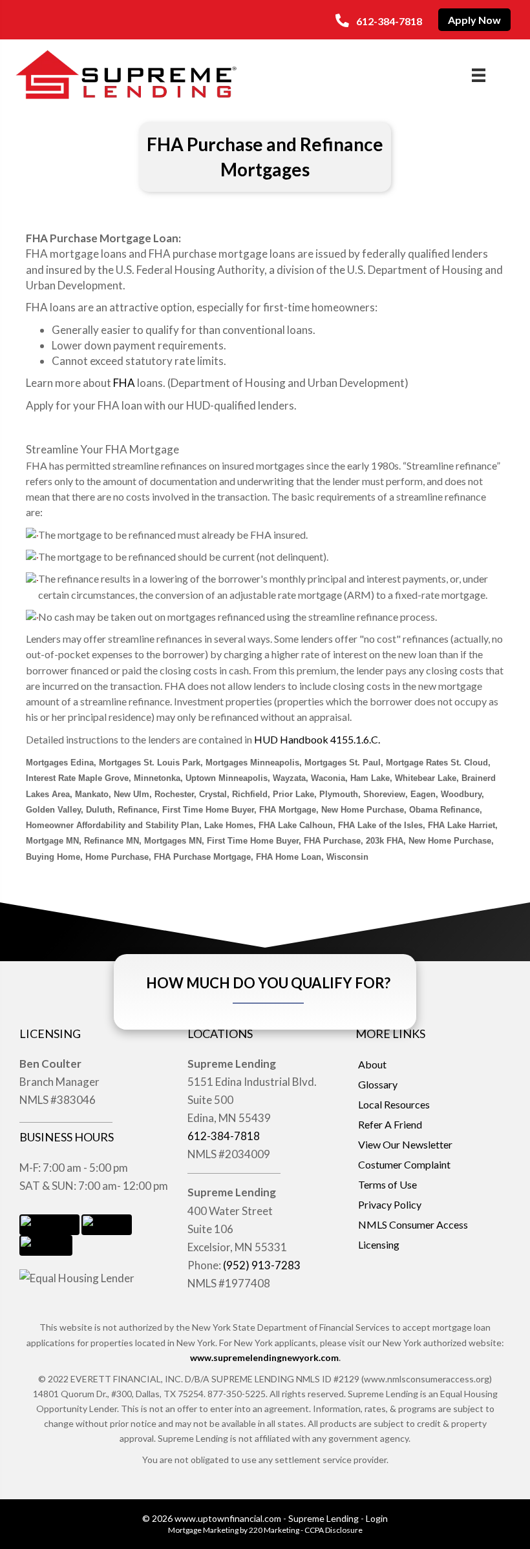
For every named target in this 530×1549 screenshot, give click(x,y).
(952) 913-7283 (262, 1265)
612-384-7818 (223, 1136)
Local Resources (394, 1104)
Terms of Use (387, 1184)
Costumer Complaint (404, 1164)
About (372, 1064)
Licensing (378, 1244)
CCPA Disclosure (333, 1530)
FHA (124, 383)
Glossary (378, 1084)
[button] (379, 20)
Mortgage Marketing (203, 1530)
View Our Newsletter (405, 1144)
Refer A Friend (390, 1124)
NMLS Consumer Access (413, 1224)
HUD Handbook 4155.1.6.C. (317, 739)
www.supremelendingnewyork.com (264, 1357)
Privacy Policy (389, 1204)
